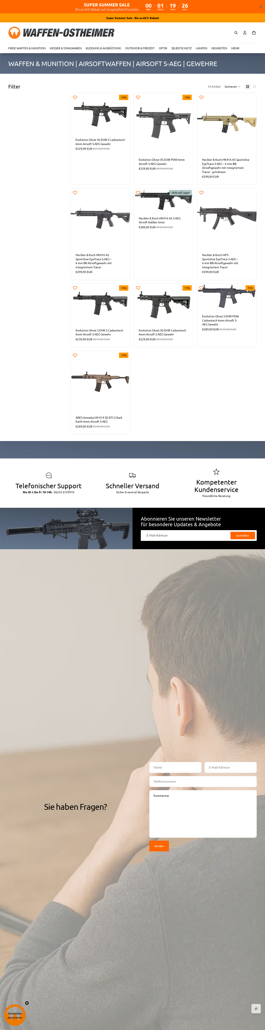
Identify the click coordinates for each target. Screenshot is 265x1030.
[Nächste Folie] (187, 122)
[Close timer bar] (261, 6)
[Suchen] (236, 32)
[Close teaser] (27, 1003)
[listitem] (235, 48)
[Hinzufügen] (124, 126)
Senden (159, 846)
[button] (233, 86)
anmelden (242, 535)
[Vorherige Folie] (140, 122)
